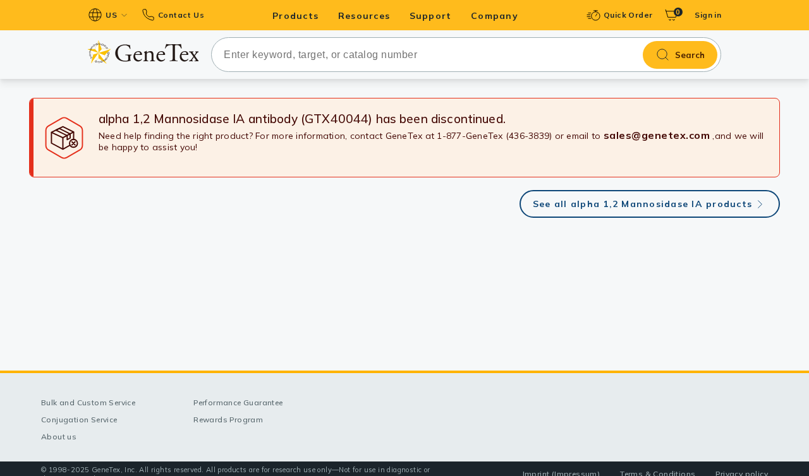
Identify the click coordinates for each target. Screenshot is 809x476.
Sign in (708, 15)
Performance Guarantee (238, 402)
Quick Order (628, 15)
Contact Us (181, 15)
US (111, 15)
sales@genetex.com (657, 135)
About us (58, 436)
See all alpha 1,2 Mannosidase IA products (642, 204)
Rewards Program (228, 419)
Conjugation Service (79, 419)
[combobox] (466, 54)
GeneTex (143, 52)
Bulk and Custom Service (88, 402)
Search (690, 55)
